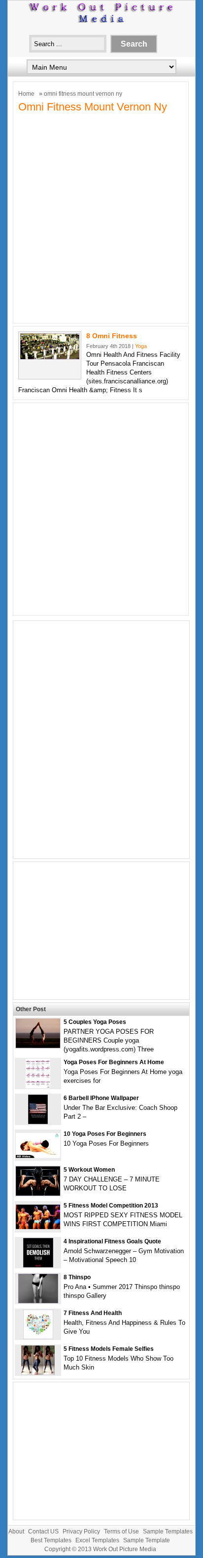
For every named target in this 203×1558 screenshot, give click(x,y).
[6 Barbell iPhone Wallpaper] (38, 1122)
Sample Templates (168, 1531)
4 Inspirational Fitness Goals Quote (112, 1241)
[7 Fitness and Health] (38, 1337)
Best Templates (51, 1540)
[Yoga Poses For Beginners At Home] (38, 1086)
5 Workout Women (89, 1169)
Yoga (141, 346)
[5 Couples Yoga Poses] (38, 1045)
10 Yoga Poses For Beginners (105, 1133)
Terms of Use (121, 1531)
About (16, 1531)
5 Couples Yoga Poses (95, 1022)
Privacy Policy (81, 1531)
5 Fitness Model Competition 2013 (111, 1205)
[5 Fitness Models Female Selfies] (38, 1372)
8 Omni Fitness (111, 336)
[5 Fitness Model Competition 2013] (38, 1227)
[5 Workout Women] (38, 1193)
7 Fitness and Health (93, 1313)
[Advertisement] (101, 217)
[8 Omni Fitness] (49, 357)
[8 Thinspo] (38, 1301)
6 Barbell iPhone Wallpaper (101, 1098)
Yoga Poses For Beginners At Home (114, 1062)
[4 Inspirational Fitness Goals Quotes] (38, 1265)
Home (26, 93)
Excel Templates (97, 1540)
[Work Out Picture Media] (101, 20)
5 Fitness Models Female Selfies (109, 1348)
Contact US (43, 1531)
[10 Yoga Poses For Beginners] (38, 1155)
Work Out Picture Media (124, 1549)
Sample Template (146, 1540)
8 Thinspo (77, 1277)
